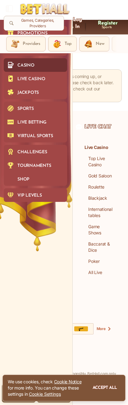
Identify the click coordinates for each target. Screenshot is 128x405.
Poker (94, 261)
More (101, 328)
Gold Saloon (100, 175)
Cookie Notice (68, 381)
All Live (95, 272)
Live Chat (98, 126)
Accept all (105, 387)
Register (108, 23)
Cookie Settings (45, 394)
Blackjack (97, 198)
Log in (77, 23)
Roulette (96, 186)
